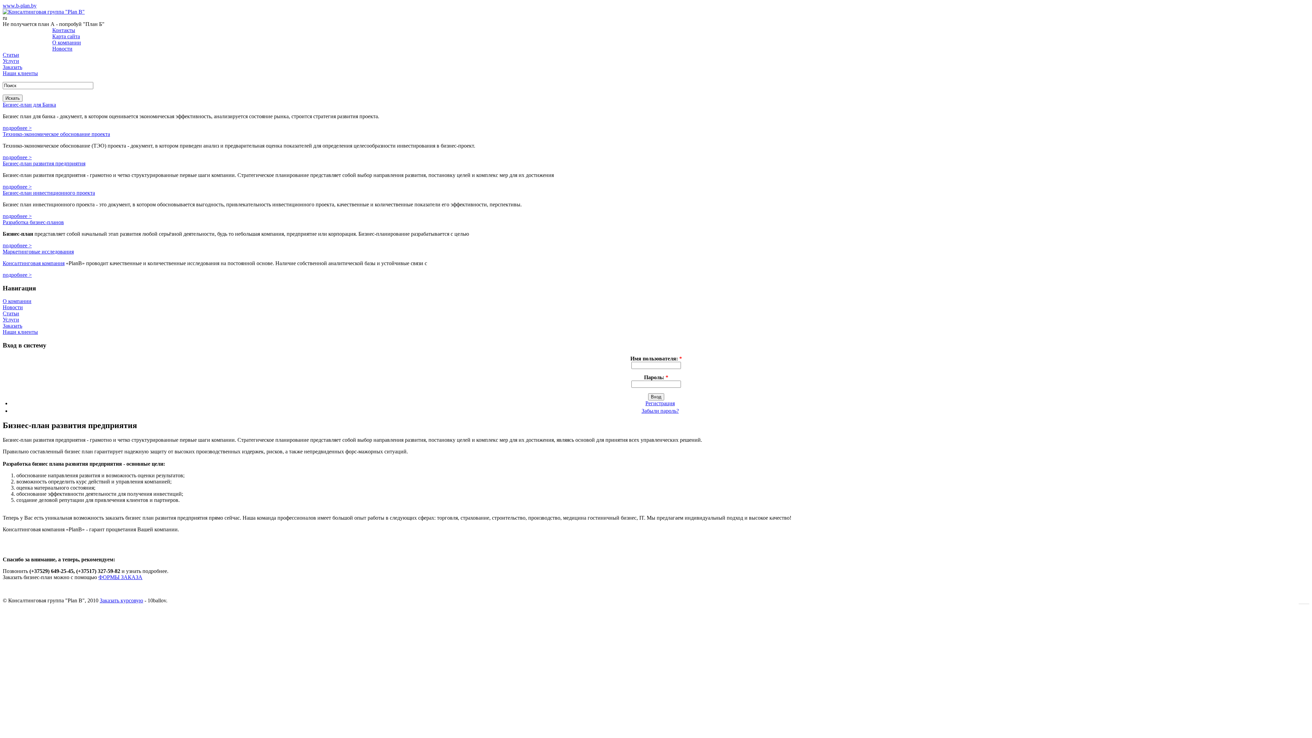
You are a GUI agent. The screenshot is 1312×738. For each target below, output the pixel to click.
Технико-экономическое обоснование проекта (56, 134)
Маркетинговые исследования (38, 252)
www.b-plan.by (20, 6)
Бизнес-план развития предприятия (44, 163)
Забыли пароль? (660, 411)
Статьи (11, 55)
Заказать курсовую (121, 600)
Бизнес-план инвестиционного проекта (49, 193)
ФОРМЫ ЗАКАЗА (120, 577)
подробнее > (17, 128)
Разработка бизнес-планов (33, 222)
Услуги (11, 61)
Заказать (12, 67)
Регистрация (660, 403)
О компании (66, 42)
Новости (62, 49)
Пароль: (656, 377)
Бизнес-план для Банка (29, 105)
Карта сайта (66, 36)
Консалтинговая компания (34, 263)
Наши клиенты (20, 73)
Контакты (63, 30)
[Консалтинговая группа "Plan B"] (44, 12)
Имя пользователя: (656, 358)
